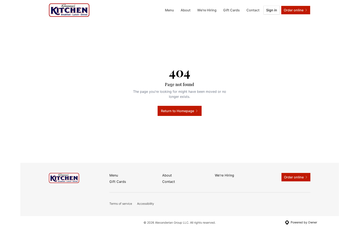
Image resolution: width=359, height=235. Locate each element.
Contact (252, 10)
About (186, 10)
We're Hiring (206, 10)
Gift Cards (231, 10)
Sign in (271, 10)
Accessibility (145, 203)
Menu (169, 10)
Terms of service (120, 203)
